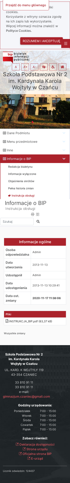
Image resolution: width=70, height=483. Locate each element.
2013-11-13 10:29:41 (46, 285)
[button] (44, 66)
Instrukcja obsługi (20, 208)
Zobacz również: (35, 438)
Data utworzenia (14, 265)
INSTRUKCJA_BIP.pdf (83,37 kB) (30, 321)
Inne (10, 150)
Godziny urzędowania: (35, 405)
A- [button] (34, 67)
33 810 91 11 (24, 382)
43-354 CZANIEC (24, 375)
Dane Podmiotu (18, 133)
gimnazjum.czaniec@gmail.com (26, 396)
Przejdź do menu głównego (26, 5)
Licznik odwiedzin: (14, 470)
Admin (36, 252)
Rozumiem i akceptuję (41, 41)
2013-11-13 (40, 264)
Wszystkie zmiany (14, 333)
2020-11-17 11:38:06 (46, 298)
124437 (30, 470)
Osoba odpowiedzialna (17, 252)
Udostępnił (14, 275)
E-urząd (36, 458)
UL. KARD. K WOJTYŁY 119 (24, 370)
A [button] (16, 67)
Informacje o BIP (19, 159)
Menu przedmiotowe (22, 142)
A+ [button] (25, 67)
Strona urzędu (37, 449)
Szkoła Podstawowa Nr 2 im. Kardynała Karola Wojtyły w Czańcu (35, 81)
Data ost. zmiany (12, 298)
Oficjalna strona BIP (37, 454)
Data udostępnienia (16, 285)
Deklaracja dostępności (36, 444)
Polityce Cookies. (19, 31)
